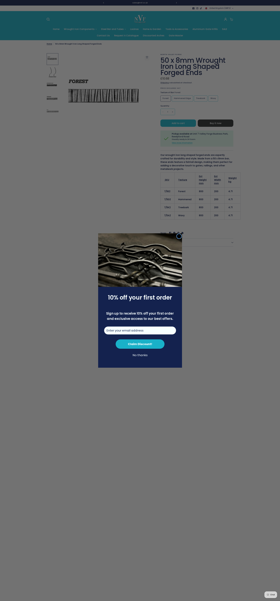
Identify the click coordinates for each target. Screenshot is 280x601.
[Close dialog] (179, 236)
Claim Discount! (140, 344)
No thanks (140, 355)
